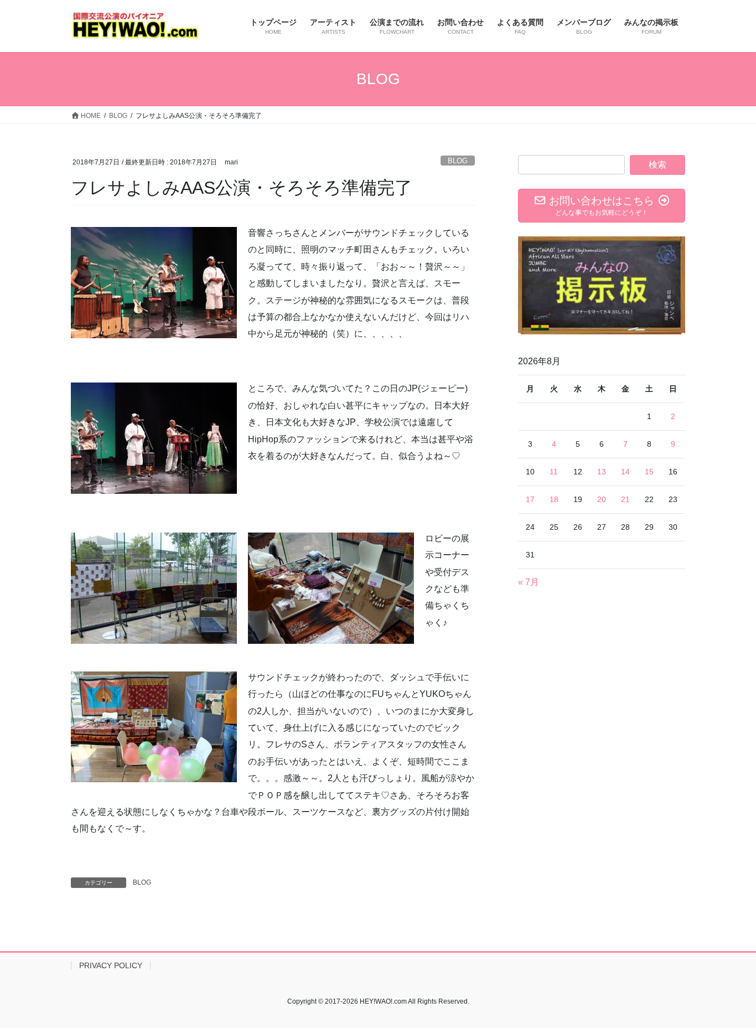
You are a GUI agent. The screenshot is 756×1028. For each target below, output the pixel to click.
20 (601, 499)
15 (649, 471)
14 (625, 471)
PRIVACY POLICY (110, 965)
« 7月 (528, 582)
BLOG (458, 161)
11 (554, 471)
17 (530, 499)
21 (625, 499)
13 (601, 471)
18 (554, 499)
